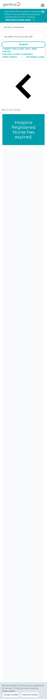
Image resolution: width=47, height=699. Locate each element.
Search (23, 44)
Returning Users (35, 57)
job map (6, 51)
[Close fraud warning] (43, 12)
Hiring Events (9, 57)
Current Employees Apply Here (19, 49)
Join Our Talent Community (18, 54)
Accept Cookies (11, 695)
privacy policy (8, 691)
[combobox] (23, 27)
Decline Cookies (30, 695)
